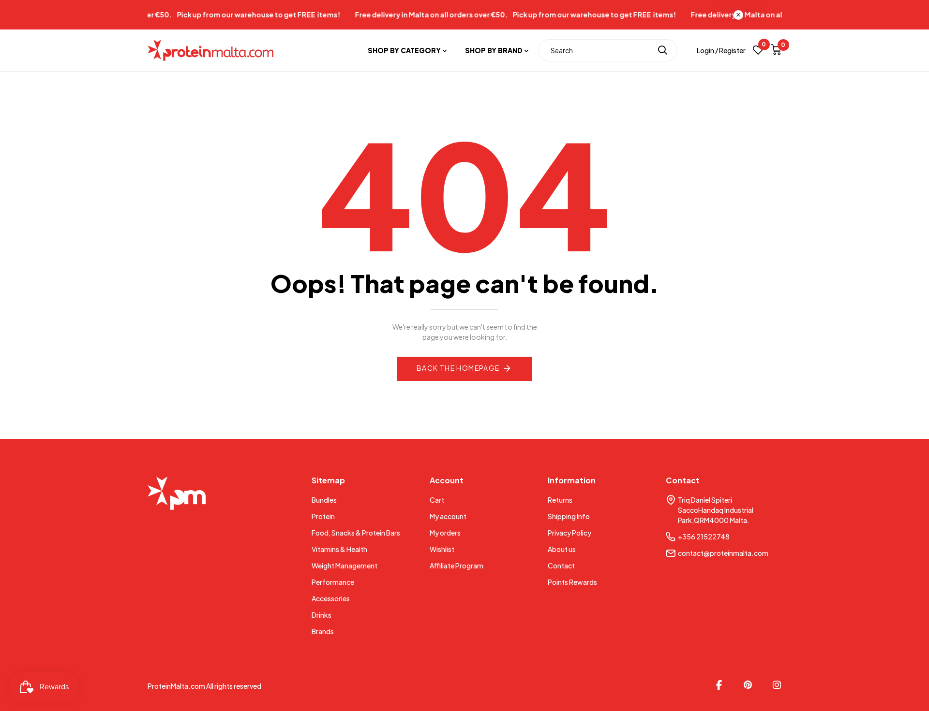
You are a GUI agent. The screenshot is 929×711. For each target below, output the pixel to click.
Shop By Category (404, 50)
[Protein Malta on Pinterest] (748, 685)
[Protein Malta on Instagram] (777, 685)
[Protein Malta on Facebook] (719, 685)
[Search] (662, 50)
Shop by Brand (494, 50)
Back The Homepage (458, 367)
